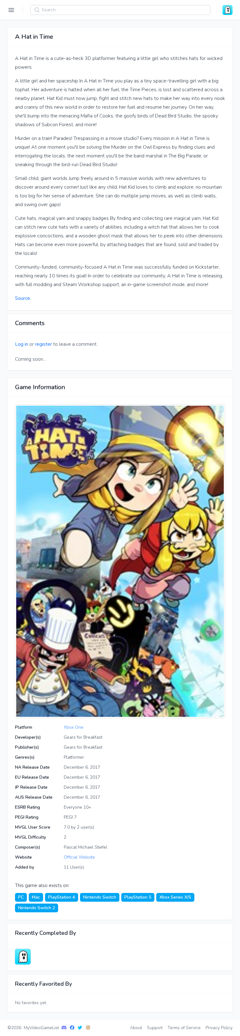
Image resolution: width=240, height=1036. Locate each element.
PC (21, 897)
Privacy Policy (219, 1028)
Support (154, 1028)
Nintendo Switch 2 (36, 908)
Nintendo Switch (99, 897)
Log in (21, 344)
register (43, 344)
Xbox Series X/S (175, 897)
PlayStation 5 (137, 897)
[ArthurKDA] (23, 956)
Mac (36, 897)
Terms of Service (184, 1028)
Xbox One (73, 727)
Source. (23, 298)
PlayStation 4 (61, 897)
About (136, 1028)
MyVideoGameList (41, 1028)
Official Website (79, 857)
